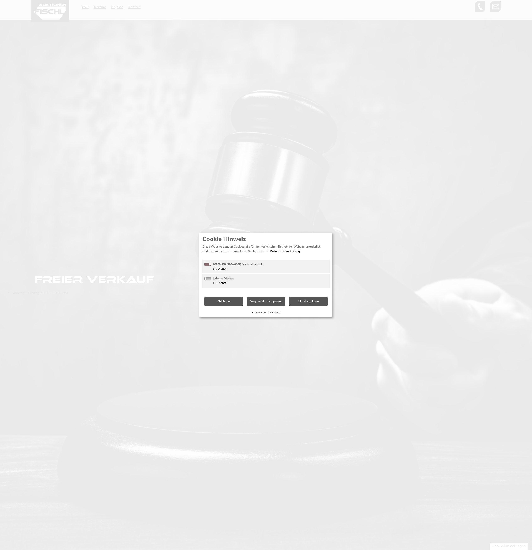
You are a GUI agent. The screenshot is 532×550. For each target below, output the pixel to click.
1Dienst (219, 268)
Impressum (274, 312)
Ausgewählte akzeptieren (265, 301)
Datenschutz (259, 312)
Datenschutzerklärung (285, 251)
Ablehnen (223, 301)
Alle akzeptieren (308, 301)
